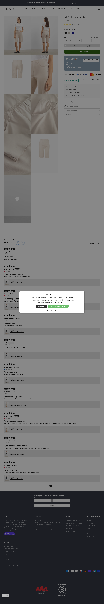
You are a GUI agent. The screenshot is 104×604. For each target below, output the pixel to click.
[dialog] (52, 302)
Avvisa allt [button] (41, 306)
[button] (52, 310)
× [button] (82, 292)
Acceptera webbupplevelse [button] (58, 306)
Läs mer (65, 302)
